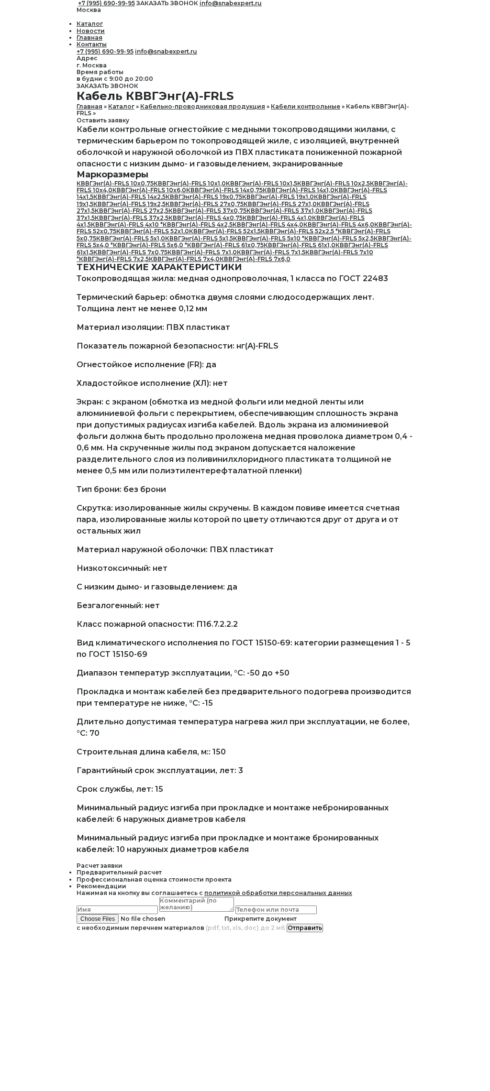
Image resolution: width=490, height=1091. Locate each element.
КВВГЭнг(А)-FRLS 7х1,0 (202, 252)
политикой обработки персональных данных (278, 892)
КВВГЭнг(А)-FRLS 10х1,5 (261, 183)
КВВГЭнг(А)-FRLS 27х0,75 (205, 203)
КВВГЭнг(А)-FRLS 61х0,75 (225, 245)
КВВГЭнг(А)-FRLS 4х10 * (127, 224)
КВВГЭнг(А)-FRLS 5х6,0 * (150, 245)
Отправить (305, 927)
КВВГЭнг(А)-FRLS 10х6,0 (149, 190)
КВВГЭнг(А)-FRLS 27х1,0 (280, 203)
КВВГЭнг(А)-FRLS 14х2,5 (129, 196)
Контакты (92, 44)
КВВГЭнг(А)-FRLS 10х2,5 (333, 183)
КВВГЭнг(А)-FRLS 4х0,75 (205, 217)
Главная (89, 37)
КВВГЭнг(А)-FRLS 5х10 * (268, 238)
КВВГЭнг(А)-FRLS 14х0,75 (224, 190)
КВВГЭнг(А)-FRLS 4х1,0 (277, 217)
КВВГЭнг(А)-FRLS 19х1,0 (278, 196)
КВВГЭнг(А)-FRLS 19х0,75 (204, 196)
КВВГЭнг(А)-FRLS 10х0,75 (115, 183)
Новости (91, 30)
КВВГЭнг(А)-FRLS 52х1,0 (152, 231)
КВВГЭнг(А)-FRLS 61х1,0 (299, 245)
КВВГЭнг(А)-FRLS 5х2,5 (339, 238)
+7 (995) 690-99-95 (105, 51)
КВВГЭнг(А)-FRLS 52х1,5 (225, 231)
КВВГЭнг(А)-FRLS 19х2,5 (129, 203)
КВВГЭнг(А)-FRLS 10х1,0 (190, 183)
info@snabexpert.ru (166, 51)
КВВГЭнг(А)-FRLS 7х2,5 (114, 258)
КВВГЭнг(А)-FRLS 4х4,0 (268, 224)
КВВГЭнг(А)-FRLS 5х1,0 (130, 238)
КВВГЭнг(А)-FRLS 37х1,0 (283, 210)
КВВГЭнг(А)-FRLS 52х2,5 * (299, 231)
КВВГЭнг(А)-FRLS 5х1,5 (199, 238)
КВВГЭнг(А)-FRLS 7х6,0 (255, 258)
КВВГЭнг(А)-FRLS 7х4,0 (184, 258)
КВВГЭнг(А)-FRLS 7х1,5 (271, 252)
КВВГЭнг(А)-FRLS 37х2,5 (131, 217)
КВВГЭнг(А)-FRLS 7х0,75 (130, 252)
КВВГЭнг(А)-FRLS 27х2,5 (131, 210)
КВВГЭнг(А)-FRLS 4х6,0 (338, 224)
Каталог (90, 23)
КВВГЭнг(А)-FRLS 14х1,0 (298, 190)
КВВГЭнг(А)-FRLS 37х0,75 (207, 210)
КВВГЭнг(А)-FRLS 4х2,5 (198, 224)
